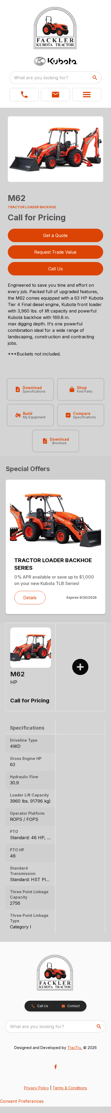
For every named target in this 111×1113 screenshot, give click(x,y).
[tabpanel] (55, 150)
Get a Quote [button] (55, 235)
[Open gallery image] (55, 149)
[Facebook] (55, 1066)
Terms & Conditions (70, 1088)
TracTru (74, 1047)
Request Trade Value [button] (55, 252)
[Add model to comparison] (80, 667)
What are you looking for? (41, 77)
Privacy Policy (36, 1088)
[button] (24, 94)
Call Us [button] (55, 268)
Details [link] (30, 597)
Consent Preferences (22, 1101)
